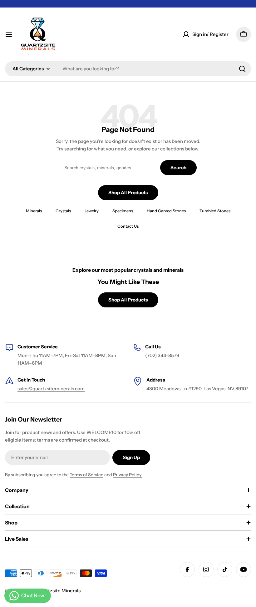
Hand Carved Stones (166, 210)
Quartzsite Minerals (59, 591)
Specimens (122, 210)
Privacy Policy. (127, 475)
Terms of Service (86, 475)
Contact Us (128, 226)
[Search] (242, 69)
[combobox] (128, 68)
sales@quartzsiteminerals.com (51, 389)
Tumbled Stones (214, 210)
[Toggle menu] (8, 34)
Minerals (34, 210)
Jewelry (92, 210)
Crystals (63, 210)
